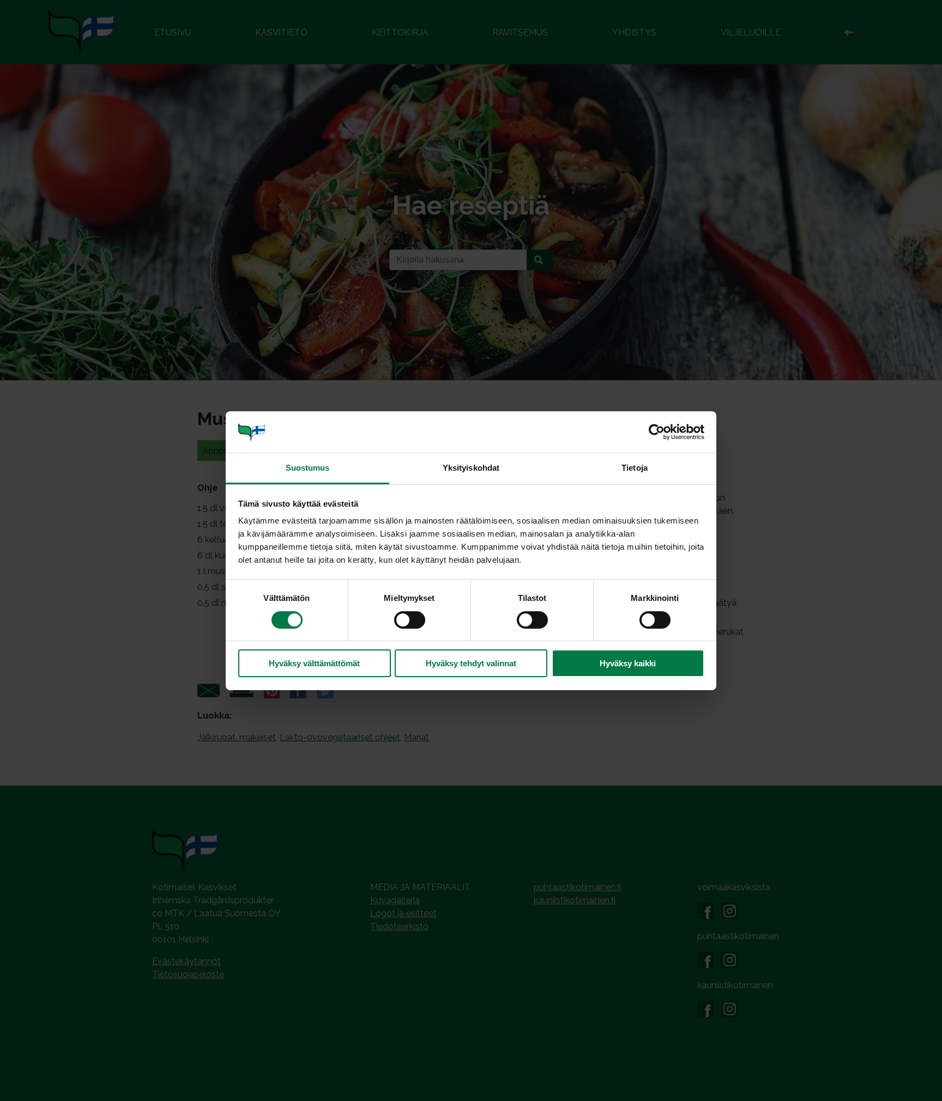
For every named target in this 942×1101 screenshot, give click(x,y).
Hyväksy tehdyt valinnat (471, 663)
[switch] (409, 620)
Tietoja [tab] (634, 467)
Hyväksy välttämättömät (314, 663)
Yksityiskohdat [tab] (471, 467)
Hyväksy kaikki (628, 663)
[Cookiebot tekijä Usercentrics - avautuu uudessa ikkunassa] (656, 432)
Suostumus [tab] (308, 467)
